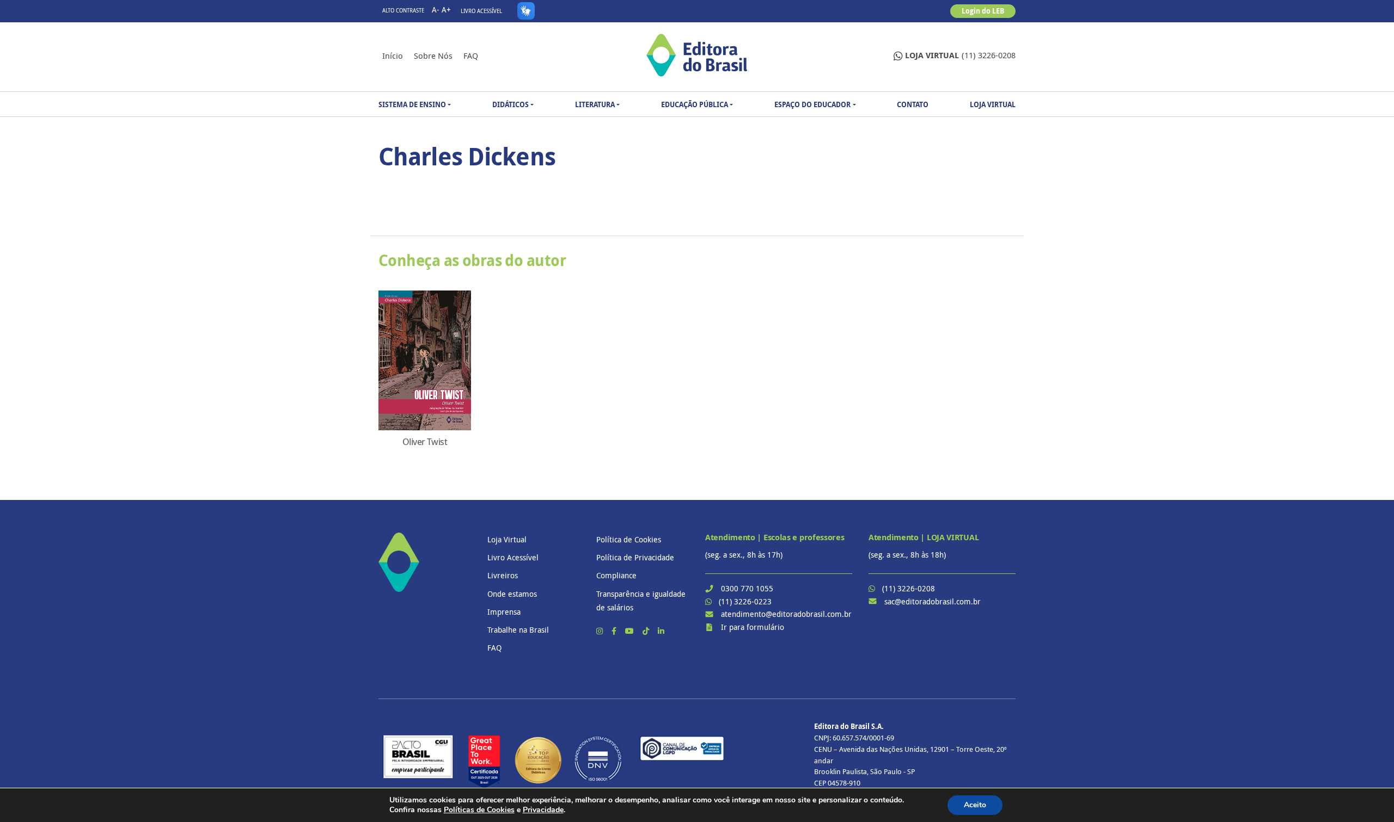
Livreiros (502, 575)
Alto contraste (403, 10)
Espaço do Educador (812, 104)
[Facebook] (615, 631)
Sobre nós (433, 55)
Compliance (616, 575)
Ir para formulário (752, 627)
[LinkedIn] (661, 631)
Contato (912, 104)
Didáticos (510, 104)
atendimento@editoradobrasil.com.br (786, 614)
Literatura (595, 104)
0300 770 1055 (747, 588)
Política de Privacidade (635, 557)
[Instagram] (600, 631)
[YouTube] (630, 631)
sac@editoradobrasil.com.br (932, 601)
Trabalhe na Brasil (518, 630)
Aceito (975, 805)
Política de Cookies (628, 539)
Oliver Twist (424, 442)
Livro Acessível (481, 11)
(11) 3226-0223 (745, 601)
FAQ (470, 55)
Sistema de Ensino (412, 104)
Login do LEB (983, 11)
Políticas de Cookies (479, 810)
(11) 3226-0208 (960, 55)
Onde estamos (512, 594)
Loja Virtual (993, 104)
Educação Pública (694, 104)
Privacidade (543, 810)
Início (392, 55)
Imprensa (504, 612)
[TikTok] (647, 631)
